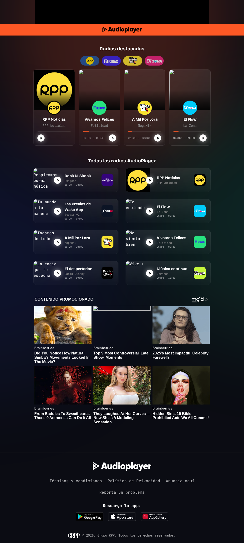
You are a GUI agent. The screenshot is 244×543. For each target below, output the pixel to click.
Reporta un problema (122, 492)
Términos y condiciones (76, 480)
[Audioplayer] (122, 30)
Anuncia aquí (180, 480)
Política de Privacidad (134, 480)
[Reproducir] (41, 138)
